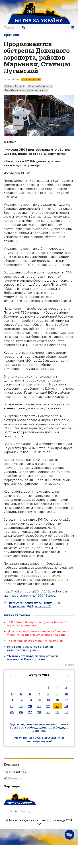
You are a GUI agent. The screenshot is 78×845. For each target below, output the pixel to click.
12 (21, 700)
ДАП (30, 606)
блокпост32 (43, 606)
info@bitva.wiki (13, 778)
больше (69, 665)
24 (66, 706)
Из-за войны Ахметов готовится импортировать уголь (30, 648)
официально (33, 603)
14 (39, 700)
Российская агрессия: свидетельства (26, 90)
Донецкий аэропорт (40, 86)
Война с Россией (14, 86)
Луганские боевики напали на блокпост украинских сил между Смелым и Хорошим (38, 633)
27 (30, 712)
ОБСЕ (58, 603)
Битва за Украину (20, 811)
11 (11, 700)
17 (66, 700)
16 (57, 700)
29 (48, 712)
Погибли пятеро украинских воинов (37, 640)
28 (39, 712)
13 (30, 700)
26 (21, 712)
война (48, 603)
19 (20, 706)
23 (57, 706)
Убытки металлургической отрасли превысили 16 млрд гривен (32, 657)
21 (39, 706)
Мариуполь (17, 606)
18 (11, 706)
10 (66, 694)
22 (48, 706)
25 (12, 712)
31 (66, 712)
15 (48, 700)
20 (30, 706)
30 (57, 712)
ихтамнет (15, 603)
